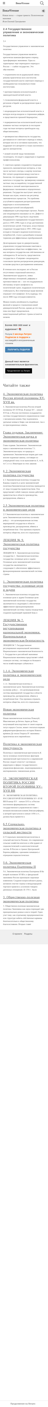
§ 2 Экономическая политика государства (18, 473)
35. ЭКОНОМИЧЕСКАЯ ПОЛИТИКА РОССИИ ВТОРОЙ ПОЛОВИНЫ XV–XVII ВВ (22, 784)
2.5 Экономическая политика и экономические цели (24, 507)
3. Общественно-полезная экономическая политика (21, 899)
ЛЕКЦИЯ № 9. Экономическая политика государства (21, 544)
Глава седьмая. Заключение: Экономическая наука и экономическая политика (23, 436)
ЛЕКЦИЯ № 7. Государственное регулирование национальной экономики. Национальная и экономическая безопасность (23, 630)
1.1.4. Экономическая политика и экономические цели (22, 675)
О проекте (17, 934)
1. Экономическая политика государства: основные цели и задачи (23, 585)
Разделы (28, 934)
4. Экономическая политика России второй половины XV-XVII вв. (24, 398)
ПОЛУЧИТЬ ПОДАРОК (19, 350)
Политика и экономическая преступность (22, 746)
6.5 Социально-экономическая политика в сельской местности (22, 828)
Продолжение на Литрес (18, 371)
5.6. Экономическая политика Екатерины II (19, 865)
